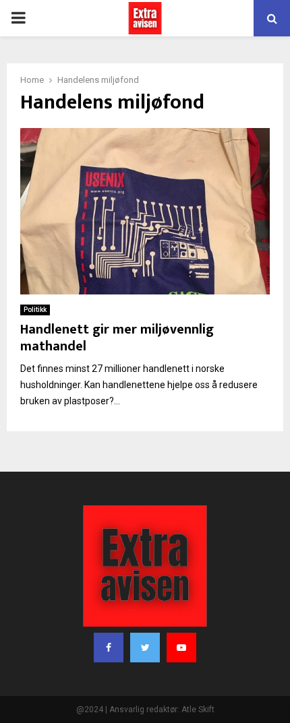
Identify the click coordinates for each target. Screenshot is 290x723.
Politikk (35, 309)
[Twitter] (145, 647)
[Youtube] (181, 647)
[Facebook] (108, 647)
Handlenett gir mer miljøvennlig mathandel (117, 338)
